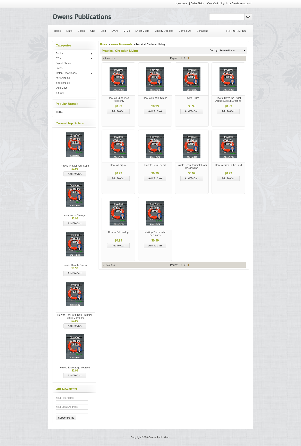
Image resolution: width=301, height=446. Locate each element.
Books (59, 53)
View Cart (212, 3)
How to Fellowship (118, 232)
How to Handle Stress (75, 265)
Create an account (242, 3)
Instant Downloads (66, 73)
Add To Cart (74, 173)
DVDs (59, 68)
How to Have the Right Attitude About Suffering (228, 99)
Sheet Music (63, 82)
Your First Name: (65, 397)
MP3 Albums (63, 78)
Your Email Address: (67, 406)
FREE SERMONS (236, 31)
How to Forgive (118, 165)
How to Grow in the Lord (228, 165)
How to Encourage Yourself (75, 367)
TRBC (59, 112)
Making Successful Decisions (155, 234)
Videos (60, 92)
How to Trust (192, 98)
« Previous (109, 58)
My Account (181, 3)
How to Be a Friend (155, 165)
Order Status (198, 3)
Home (103, 44)
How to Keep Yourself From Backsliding (192, 166)
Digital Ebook (63, 63)
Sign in (224, 3)
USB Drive (62, 87)
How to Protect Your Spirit (75, 165)
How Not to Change (75, 215)
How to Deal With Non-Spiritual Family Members (74, 316)
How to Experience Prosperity (118, 99)
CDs (58, 58)
